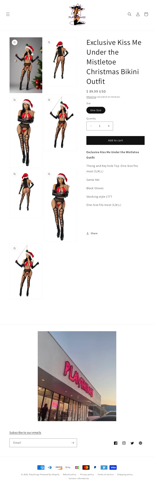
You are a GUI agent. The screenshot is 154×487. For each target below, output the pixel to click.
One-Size (95, 110)
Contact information (79, 478)
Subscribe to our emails (25, 432)
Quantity (91, 118)
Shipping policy (125, 474)
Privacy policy (87, 474)
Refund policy (69, 474)
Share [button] (94, 233)
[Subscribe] (73, 442)
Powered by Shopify (50, 474)
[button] (8, 14)
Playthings (34, 474)
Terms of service (105, 474)
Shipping (91, 96)
